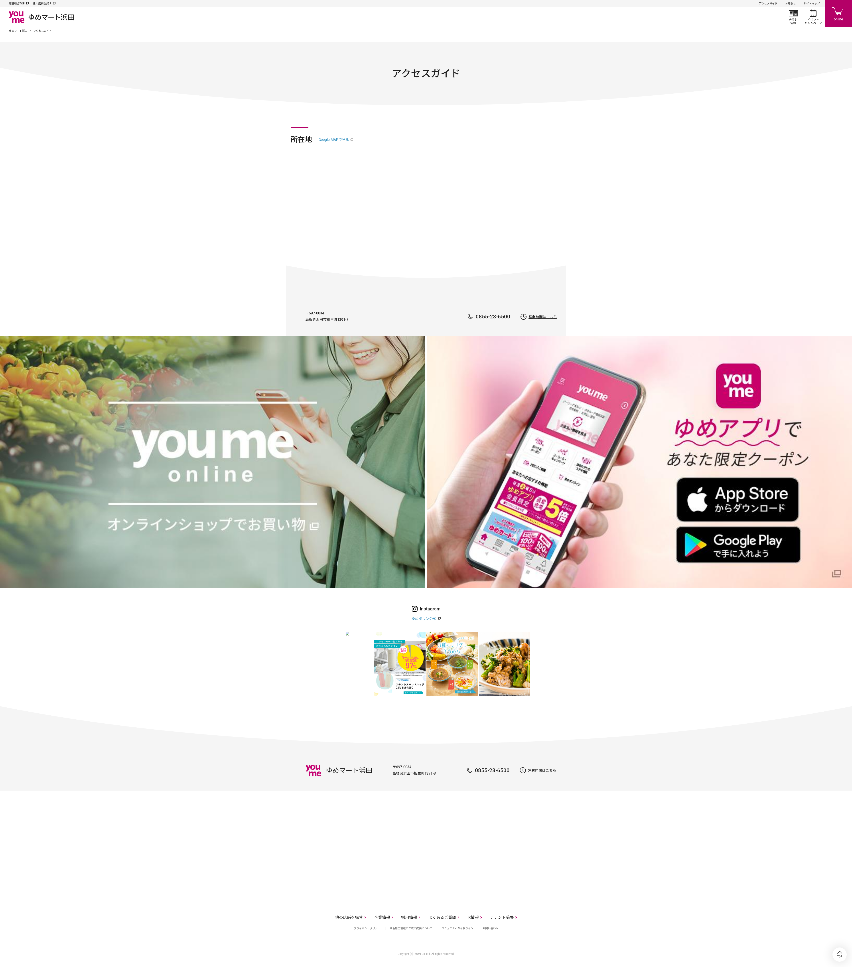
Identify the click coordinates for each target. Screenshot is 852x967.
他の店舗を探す (42, 3)
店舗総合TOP (17, 3)
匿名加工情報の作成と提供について (411, 928)
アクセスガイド (768, 3)
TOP (839, 954)
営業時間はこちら (543, 317)
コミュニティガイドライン (457, 928)
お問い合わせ (491, 928)
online (838, 13)
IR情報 (473, 917)
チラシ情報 (793, 17)
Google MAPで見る (334, 140)
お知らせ (790, 3)
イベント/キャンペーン (813, 17)
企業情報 (382, 917)
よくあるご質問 (442, 917)
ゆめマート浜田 (18, 30)
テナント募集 (502, 917)
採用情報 (409, 917)
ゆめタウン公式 (424, 619)
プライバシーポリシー (367, 928)
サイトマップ (812, 3)
